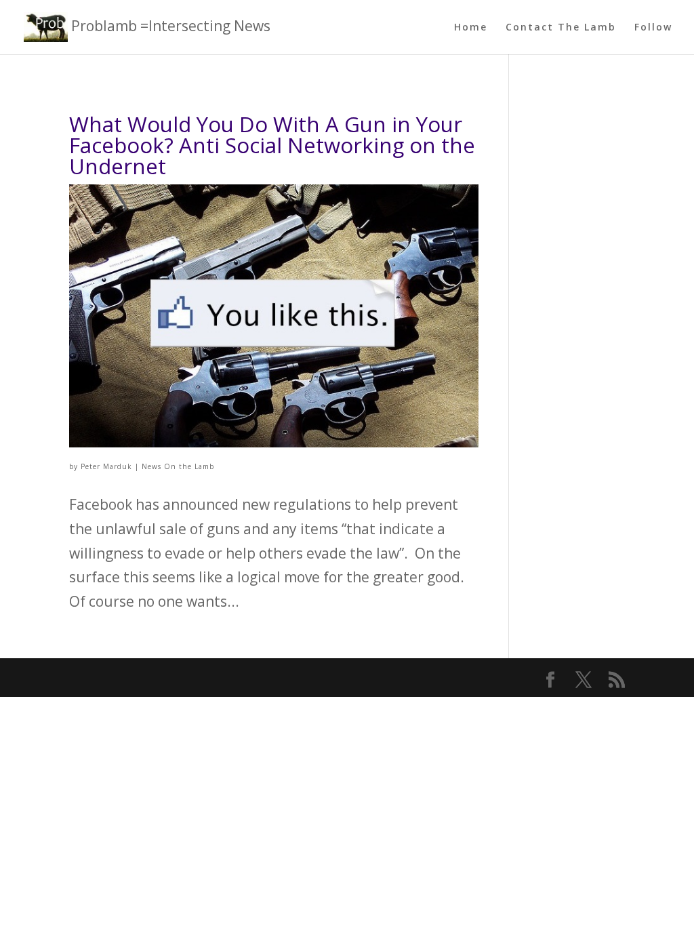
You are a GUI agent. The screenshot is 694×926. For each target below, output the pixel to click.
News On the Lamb (178, 466)
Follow (653, 27)
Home (470, 27)
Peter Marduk (106, 466)
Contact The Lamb (561, 27)
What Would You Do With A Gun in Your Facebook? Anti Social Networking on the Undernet (272, 145)
